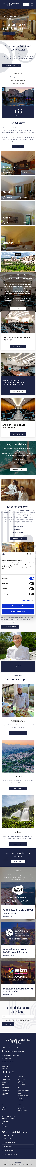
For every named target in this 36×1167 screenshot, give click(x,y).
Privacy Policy (26, 1020)
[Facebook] (14, 83)
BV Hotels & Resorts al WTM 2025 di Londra (18, 990)
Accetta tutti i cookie (18, 606)
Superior (8, 242)
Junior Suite (10, 167)
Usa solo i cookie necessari (18, 611)
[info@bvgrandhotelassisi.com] (2, 1055)
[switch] (31, 583)
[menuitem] (26, 4)
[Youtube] (23, 83)
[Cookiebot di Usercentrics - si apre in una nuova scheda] (26, 554)
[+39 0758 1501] (2, 1058)
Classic (7, 192)
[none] (26, 4)
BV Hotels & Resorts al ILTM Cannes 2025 (18, 911)
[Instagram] (20, 83)
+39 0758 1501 (7, 1058)
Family (6, 217)
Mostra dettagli (26, 600)
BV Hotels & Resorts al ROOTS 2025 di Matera (15, 951)
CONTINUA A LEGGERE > (10, 916)
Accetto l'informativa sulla (17, 1020)
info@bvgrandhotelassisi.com (18, 77)
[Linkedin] (17, 83)
